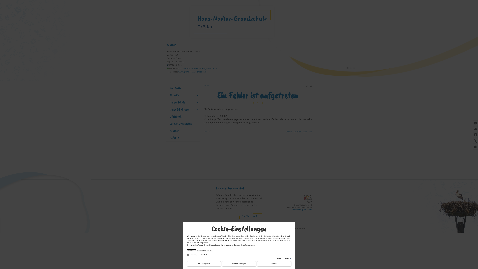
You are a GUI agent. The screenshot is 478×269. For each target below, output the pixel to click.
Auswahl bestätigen (239, 264)
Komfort (204, 255)
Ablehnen (274, 264)
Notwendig (193, 255)
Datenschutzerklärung (205, 251)
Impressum (191, 251)
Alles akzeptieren (204, 264)
